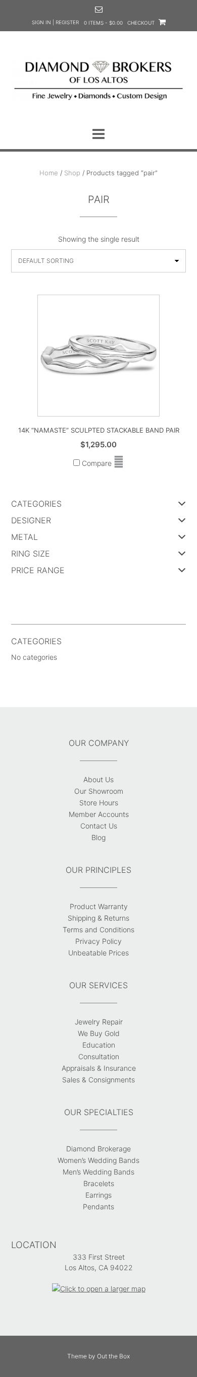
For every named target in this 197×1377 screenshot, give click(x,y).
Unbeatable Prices (98, 952)
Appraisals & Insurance (99, 1068)
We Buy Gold (99, 1033)
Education (98, 1045)
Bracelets (98, 1183)
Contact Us (98, 825)
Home (48, 173)
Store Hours (98, 802)
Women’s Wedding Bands (98, 1160)
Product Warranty (99, 906)
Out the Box (113, 1356)
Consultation (98, 1056)
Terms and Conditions (98, 929)
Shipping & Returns (98, 918)
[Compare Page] (119, 463)
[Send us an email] (99, 9)
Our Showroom (98, 791)
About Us (98, 779)
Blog (98, 837)
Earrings (98, 1195)
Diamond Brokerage (98, 1148)
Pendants (98, 1206)
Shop (72, 173)
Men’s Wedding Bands (98, 1171)
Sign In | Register (55, 22)
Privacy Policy (98, 941)
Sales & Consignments (98, 1079)
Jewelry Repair (99, 1021)
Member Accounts (99, 814)
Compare (96, 463)
